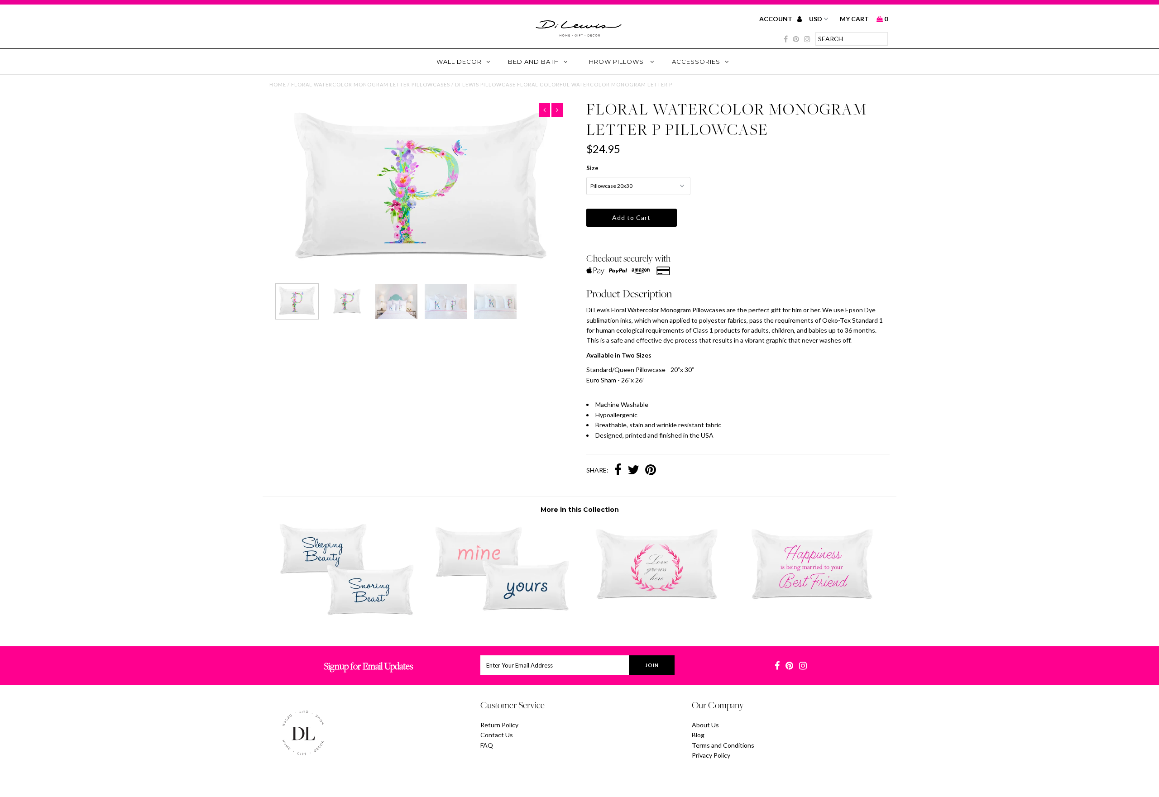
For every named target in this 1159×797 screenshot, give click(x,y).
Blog (698, 735)
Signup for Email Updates (368, 666)
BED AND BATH (533, 61)
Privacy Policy (711, 755)
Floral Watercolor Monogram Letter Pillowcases (370, 84)
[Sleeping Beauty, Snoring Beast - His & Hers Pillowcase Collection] (347, 613)
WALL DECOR (459, 61)
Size (592, 168)
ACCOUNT (776, 19)
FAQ (486, 745)
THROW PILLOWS (615, 61)
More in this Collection (580, 510)
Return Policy (499, 725)
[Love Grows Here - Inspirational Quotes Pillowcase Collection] (657, 607)
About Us (705, 725)
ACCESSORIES (696, 61)
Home (277, 84)
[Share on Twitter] (633, 470)
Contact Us (496, 735)
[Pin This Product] (650, 470)
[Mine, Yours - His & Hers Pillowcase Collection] (502, 613)
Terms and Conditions (723, 745)
